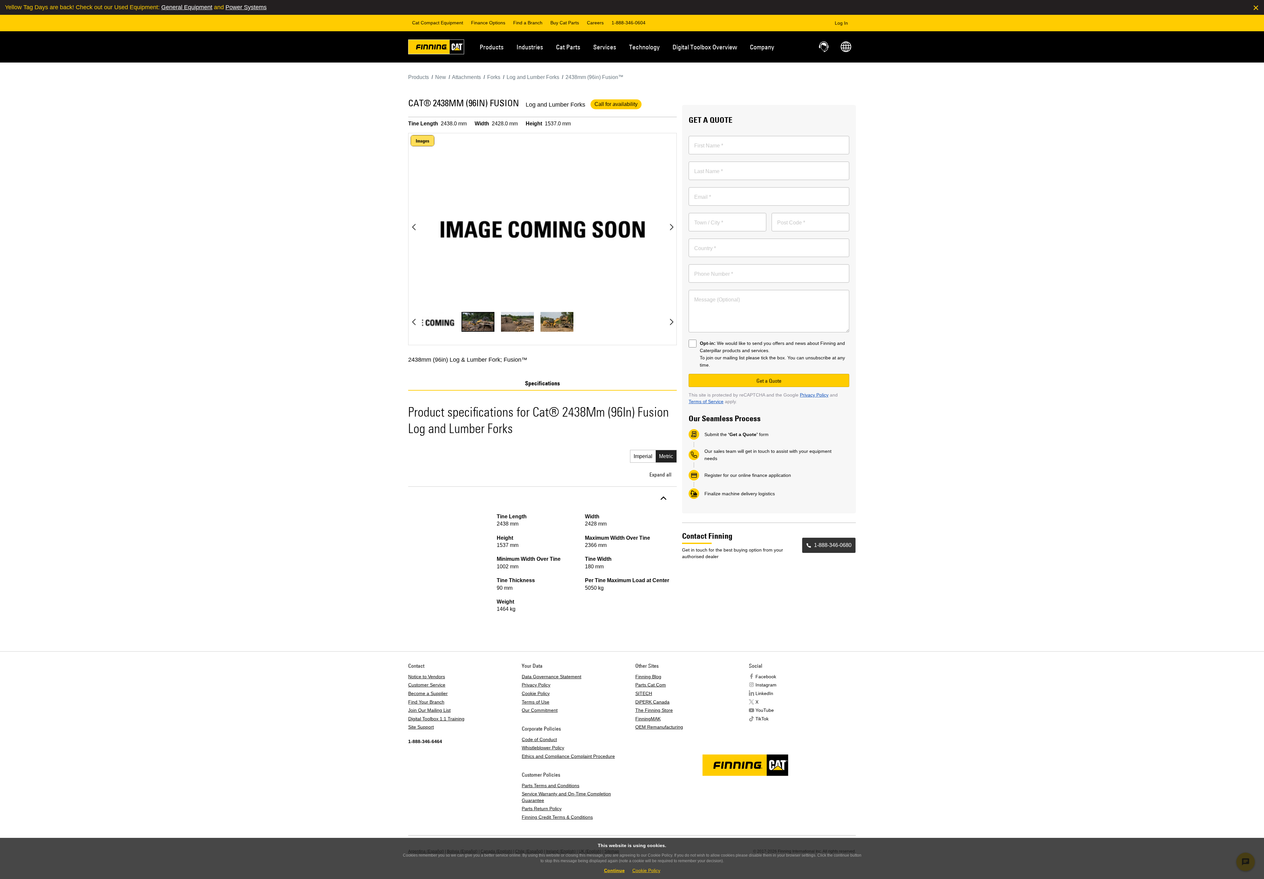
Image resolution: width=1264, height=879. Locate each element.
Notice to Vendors (426, 676)
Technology (644, 47)
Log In (841, 23)
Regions (846, 46)
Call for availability (616, 104)
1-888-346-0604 (628, 22)
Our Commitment (540, 710)
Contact (824, 46)
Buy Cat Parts (564, 22)
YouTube (764, 710)
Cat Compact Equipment (437, 22)
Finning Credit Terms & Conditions (557, 817)
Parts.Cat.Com (650, 684)
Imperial (643, 456)
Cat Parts (568, 47)
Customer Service (426, 684)
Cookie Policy (536, 693)
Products (492, 47)
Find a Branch (527, 22)
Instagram (766, 684)
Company (762, 47)
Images (422, 141)
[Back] (414, 227)
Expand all (660, 474)
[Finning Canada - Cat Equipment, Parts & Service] (436, 48)
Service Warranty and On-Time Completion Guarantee (566, 797)
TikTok (762, 718)
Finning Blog (648, 676)
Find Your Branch (426, 702)
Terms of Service (706, 401)
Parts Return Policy (542, 808)
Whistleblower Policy (543, 747)
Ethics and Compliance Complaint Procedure (568, 756)
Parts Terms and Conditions (550, 785)
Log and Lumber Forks (555, 104)
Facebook (765, 676)
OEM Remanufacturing (659, 727)
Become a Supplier (428, 693)
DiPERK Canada (652, 702)
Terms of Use (535, 702)
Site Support (421, 727)
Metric (666, 456)
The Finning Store (654, 710)
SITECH (643, 693)
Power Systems (246, 7)
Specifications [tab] (542, 383)
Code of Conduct (539, 739)
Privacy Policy (814, 395)
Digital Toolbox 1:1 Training (436, 718)
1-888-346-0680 (833, 545)
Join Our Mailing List (429, 710)
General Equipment (186, 7)
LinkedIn (764, 693)
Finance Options (488, 22)
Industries (529, 47)
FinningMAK (648, 718)
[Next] (671, 227)
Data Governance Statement (551, 676)
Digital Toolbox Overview (704, 47)
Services (604, 47)
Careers (595, 22)
